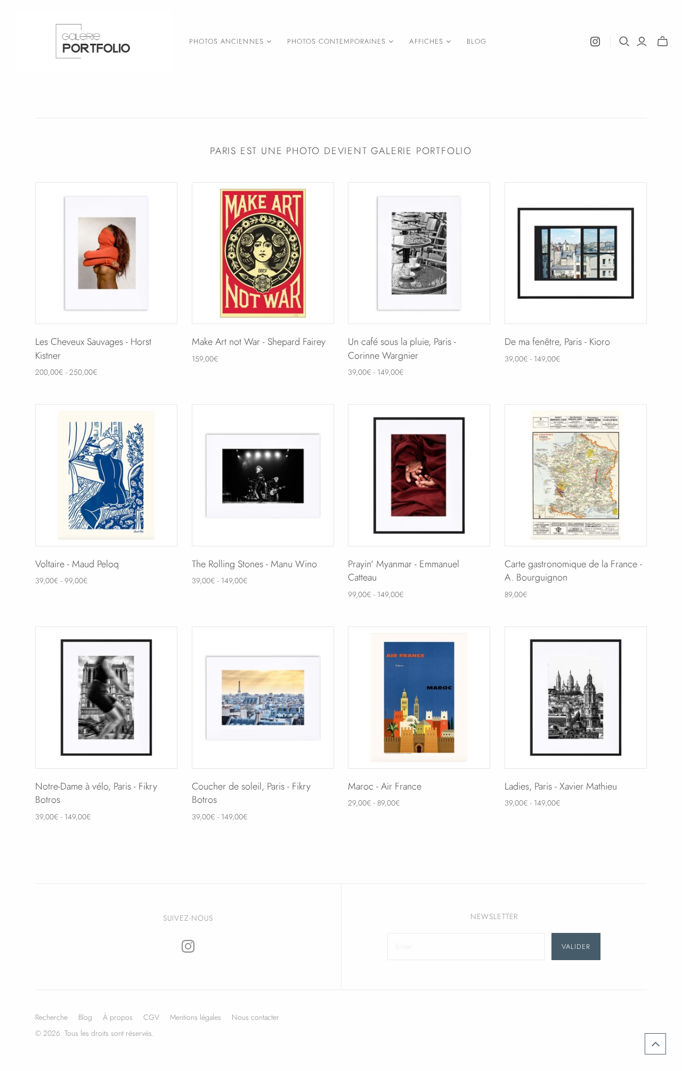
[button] (655, 1044)
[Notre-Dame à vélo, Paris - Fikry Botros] (106, 697)
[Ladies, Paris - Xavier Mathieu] (576, 697)
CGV (151, 1017)
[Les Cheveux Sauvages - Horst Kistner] (106, 253)
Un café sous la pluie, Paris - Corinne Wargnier (402, 348)
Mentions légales (195, 1017)
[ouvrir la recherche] (624, 41)
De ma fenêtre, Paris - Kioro (557, 342)
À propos (118, 1017)
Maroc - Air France (384, 786)
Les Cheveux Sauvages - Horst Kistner (93, 348)
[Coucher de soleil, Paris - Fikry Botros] (263, 697)
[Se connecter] (641, 41)
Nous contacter (255, 1017)
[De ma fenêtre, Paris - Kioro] (576, 253)
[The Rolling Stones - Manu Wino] (263, 475)
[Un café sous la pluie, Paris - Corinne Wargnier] (419, 253)
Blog (476, 41)
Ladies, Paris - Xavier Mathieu (561, 786)
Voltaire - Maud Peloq (77, 564)
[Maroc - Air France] (419, 697)
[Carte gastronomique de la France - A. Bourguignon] (576, 475)
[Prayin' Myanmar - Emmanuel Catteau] (419, 475)
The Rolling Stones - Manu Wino (254, 564)
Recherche (51, 1017)
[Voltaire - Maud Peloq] (106, 475)
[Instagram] (595, 41)
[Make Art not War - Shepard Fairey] (263, 253)
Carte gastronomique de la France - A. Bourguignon (573, 570)
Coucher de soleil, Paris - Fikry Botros (251, 793)
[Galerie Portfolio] (93, 42)
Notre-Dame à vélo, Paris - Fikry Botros (96, 793)
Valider (576, 946)
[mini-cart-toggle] (662, 41)
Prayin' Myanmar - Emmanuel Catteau (403, 570)
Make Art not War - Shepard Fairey (259, 342)
